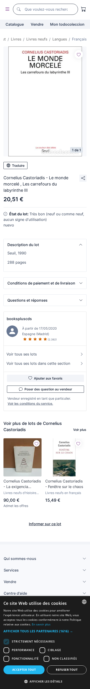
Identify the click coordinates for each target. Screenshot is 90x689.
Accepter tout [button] (24, 670)
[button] (45, 244)
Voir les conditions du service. (30, 403)
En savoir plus (41, 624)
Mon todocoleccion (67, 24)
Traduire (18, 165)
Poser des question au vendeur (48, 389)
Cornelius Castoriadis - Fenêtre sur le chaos (64, 484)
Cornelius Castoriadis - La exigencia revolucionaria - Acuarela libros (22, 484)
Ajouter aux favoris (48, 378)
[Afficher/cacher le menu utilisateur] (6, 9)
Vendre (37, 24)
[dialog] (45, 642)
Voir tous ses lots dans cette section (38, 363)
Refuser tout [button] (67, 670)
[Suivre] (79, 54)
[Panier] (83, 9)
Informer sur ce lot (45, 524)
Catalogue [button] (15, 24)
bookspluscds (19, 318)
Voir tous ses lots (21, 354)
